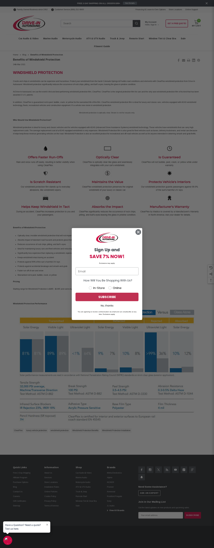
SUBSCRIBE (107, 297)
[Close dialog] (138, 232)
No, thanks (107, 305)
